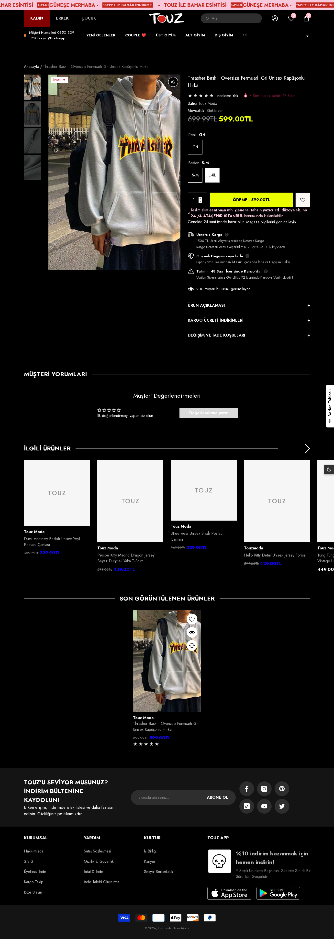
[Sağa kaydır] (307, 448)
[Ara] (231, 18)
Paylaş (173, 82)
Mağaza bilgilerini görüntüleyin (271, 222)
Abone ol (217, 797)
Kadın (36, 18)
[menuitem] (37, 18)
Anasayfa (31, 66)
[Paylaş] (173, 82)
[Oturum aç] (274, 18)
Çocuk (88, 18)
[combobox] (237, 18)
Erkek (62, 18)
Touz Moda (208, 103)
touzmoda (253, 548)
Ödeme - (251, 200)
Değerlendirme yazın (208, 413)
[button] (306, 18)
